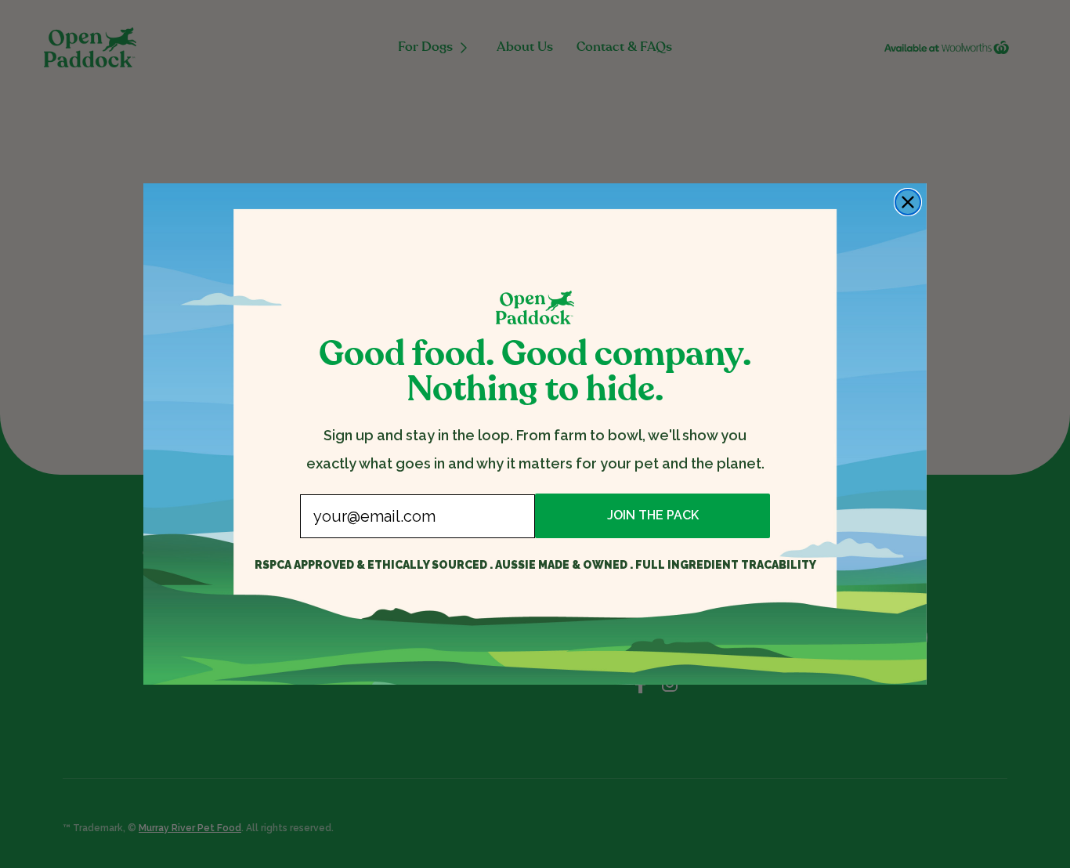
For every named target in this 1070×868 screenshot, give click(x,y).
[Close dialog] (907, 202)
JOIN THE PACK (653, 515)
